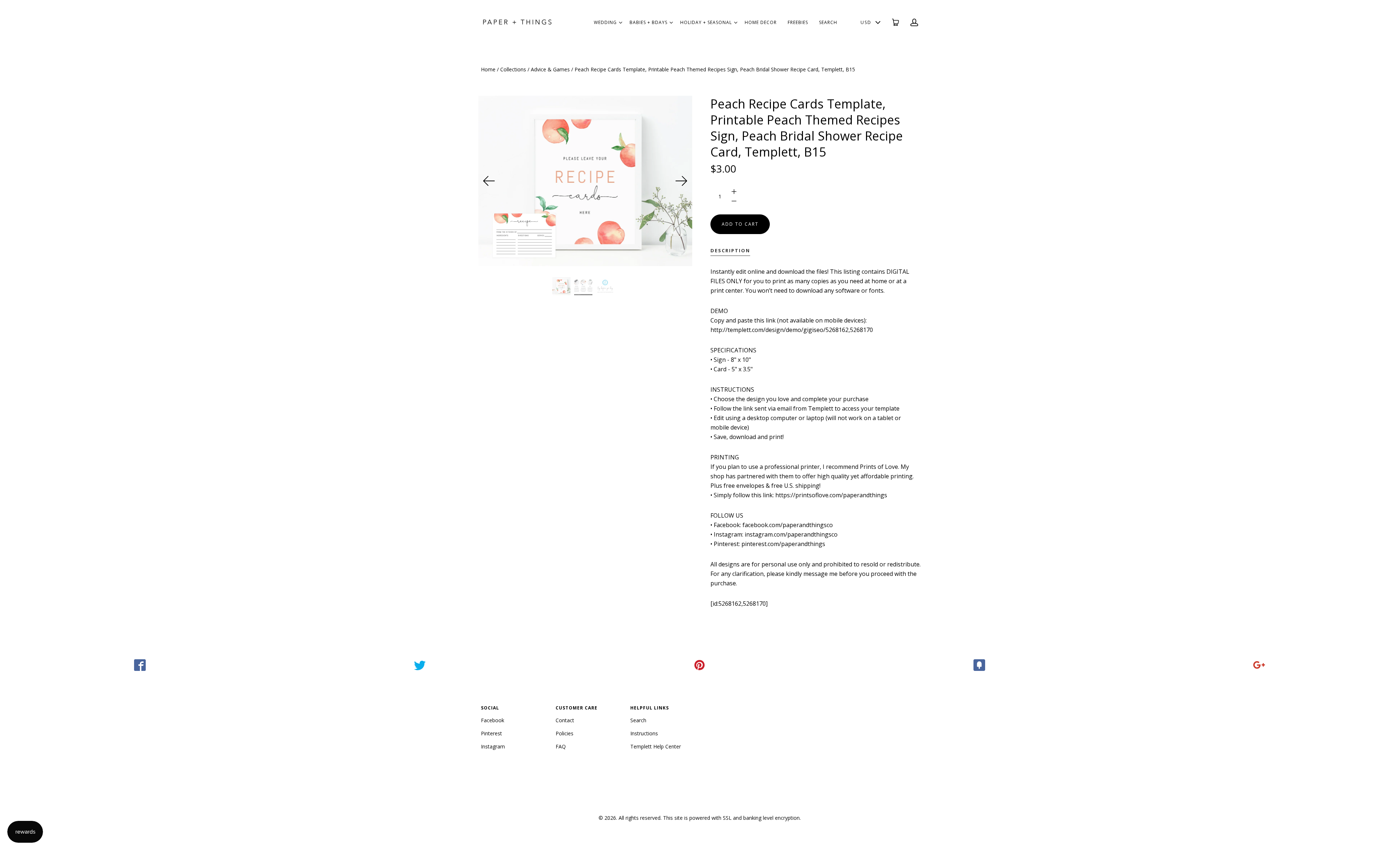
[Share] (140, 665)
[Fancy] (979, 665)
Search (638, 720)
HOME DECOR (761, 22)
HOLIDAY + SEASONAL (706, 22)
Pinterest (491, 733)
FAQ (561, 746)
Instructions (644, 733)
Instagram (493, 746)
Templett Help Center (655, 746)
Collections (513, 69)
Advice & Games (550, 69)
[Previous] (489, 181)
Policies (564, 733)
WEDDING (605, 22)
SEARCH (828, 22)
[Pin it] (699, 665)
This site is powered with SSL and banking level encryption (731, 817)
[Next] (681, 181)
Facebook (492, 720)
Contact (565, 720)
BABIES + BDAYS (648, 22)
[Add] (1259, 665)
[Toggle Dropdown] (620, 22)
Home (488, 69)
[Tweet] (420, 665)
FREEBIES (798, 22)
